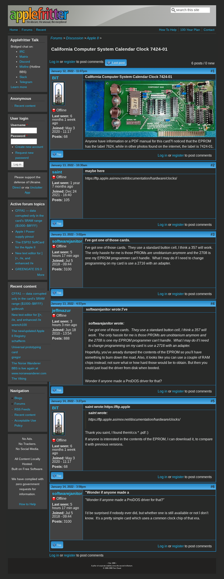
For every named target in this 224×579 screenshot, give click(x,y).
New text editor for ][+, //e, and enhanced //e (28, 258)
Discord (24, 61)
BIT (55, 78)
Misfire (24, 66)
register (69, 62)
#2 (213, 165)
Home (14, 29)
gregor (16, 357)
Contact (209, 29)
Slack (23, 77)
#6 (213, 487)
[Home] (39, 22)
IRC (22, 51)
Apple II (93, 38)
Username (19, 125)
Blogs (18, 398)
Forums (27, 29)
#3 (213, 234)
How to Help (27, 504)
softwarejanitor (67, 241)
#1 (213, 71)
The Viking (19, 378)
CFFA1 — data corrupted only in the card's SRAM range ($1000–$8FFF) (29, 298)
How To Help (168, 29)
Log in (54, 62)
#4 (213, 304)
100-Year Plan (190, 29)
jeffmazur (61, 310)
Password (19, 136)
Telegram (25, 82)
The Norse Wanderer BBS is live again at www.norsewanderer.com (29, 368)
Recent (41, 29)
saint (57, 172)
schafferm (18, 341)
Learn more (19, 87)
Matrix (23, 56)
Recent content (24, 105)
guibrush (18, 308)
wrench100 (19, 325)
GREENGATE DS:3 (28, 269)
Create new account (29, 147)
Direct (16, 187)
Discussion (74, 38)
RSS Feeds (22, 409)
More (40, 275)
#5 (213, 401)
